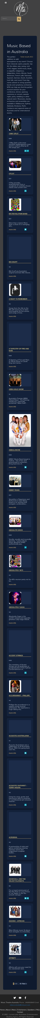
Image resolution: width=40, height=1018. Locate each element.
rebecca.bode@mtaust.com (20, 1005)
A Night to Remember (18, 299)
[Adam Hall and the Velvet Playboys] (25, 898)
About (8, 1010)
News (14, 1010)
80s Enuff (13, 262)
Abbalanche (14, 450)
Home (2, 1010)
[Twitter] (14, 997)
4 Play (11, 173)
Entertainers (21, 1010)
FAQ (37, 1010)
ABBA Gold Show (16, 389)
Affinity (12, 958)
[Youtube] (20, 997)
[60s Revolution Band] (25, 229)
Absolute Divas (16, 530)
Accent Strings (16, 655)
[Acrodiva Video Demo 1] (25, 856)
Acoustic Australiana (19, 736)
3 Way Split (13, 133)
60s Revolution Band (18, 214)
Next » (24, 984)
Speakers (31, 1010)
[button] (5, 2)
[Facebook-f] (25, 997)
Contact (20, 1012)
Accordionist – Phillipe (19, 695)
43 (20, 984)
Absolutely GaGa (17, 607)
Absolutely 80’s (16, 570)
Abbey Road (14, 490)
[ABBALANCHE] (25, 467)
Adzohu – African (16, 921)
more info (12, 151)
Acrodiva (13, 837)
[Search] (19, 19)
